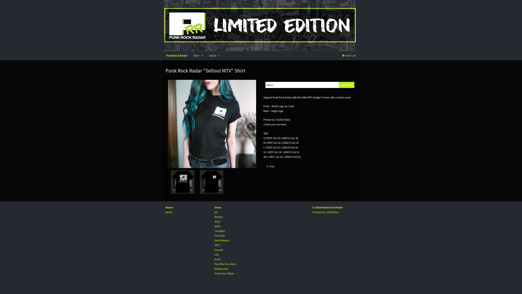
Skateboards (221, 268)
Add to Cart (346, 85)
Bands (212, 55)
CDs (217, 254)
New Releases (222, 240)
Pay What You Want (225, 264)
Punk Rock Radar (176, 55)
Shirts (217, 226)
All (216, 212)
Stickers (219, 216)
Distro (218, 259)
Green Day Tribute (224, 273)
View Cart (350, 55)
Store (196, 55)
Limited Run (332, 212)
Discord (219, 250)
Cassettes (220, 231)
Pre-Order (220, 235)
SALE (217, 245)
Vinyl (217, 221)
